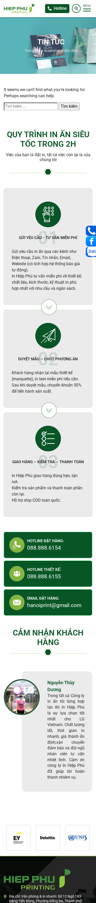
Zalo (91, 252)
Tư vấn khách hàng (91, 231)
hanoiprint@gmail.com (54, 605)
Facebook (91, 241)
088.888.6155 (44, 576)
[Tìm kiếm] (76, 8)
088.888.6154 (44, 548)
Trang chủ (33, 50)
